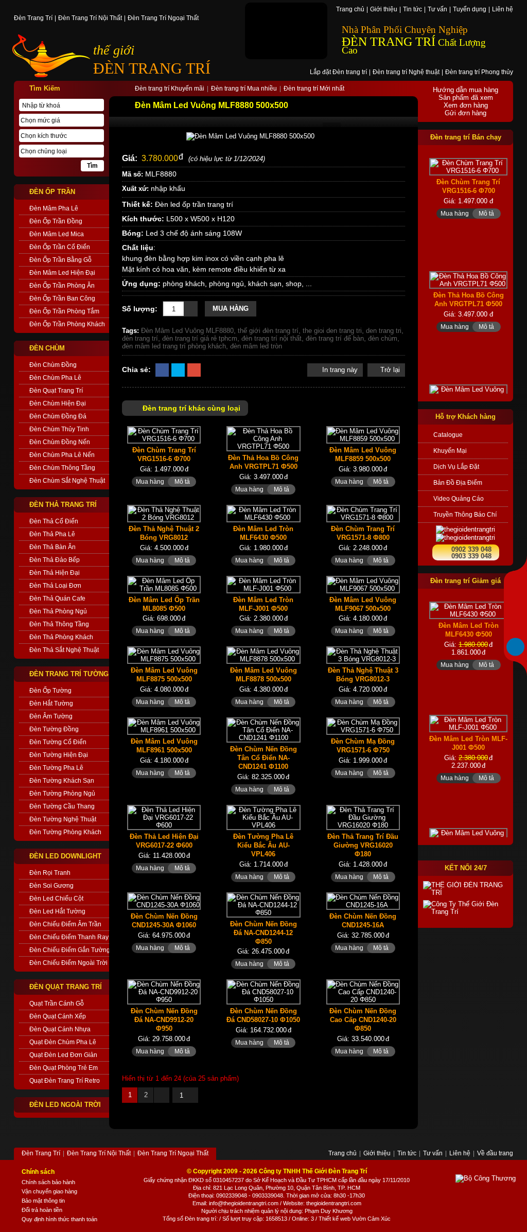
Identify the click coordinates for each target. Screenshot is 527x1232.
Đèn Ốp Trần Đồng (55, 221)
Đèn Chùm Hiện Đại (57, 403)
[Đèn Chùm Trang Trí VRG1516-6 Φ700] (164, 435)
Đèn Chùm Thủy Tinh (59, 429)
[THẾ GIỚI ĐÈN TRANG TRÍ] (465, 888)
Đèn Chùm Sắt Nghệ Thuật (67, 480)
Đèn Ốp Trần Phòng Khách (67, 324)
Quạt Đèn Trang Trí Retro (64, 1080)
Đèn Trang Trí (33, 18)
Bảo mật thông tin (43, 1201)
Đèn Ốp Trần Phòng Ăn (62, 285)
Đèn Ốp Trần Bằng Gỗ (60, 259)
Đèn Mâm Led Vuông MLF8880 (187, 331)
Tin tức (412, 10)
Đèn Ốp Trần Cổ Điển (59, 247)
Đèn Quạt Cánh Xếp (57, 1016)
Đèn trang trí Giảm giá (465, 581)
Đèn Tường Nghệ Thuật (62, 819)
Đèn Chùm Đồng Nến (59, 442)
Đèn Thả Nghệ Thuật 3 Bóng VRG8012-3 (363, 674)
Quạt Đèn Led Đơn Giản (63, 1055)
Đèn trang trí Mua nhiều (244, 89)
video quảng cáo (458, 498)
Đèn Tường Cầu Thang (62, 806)
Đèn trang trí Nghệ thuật (406, 72)
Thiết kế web (334, 1219)
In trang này (339, 370)
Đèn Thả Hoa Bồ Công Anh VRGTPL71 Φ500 (263, 462)
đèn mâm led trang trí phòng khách (174, 346)
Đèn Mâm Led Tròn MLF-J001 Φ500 (263, 604)
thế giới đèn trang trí (268, 331)
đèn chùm (382, 338)
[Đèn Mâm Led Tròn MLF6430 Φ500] (263, 513)
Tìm (92, 165)
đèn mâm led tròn (256, 346)
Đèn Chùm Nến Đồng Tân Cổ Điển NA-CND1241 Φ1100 (263, 757)
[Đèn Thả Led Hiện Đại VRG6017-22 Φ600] (164, 817)
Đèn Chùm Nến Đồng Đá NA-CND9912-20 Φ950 (164, 1019)
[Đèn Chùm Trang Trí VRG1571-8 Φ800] (363, 513)
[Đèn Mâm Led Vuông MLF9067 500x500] (363, 584)
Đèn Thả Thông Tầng (59, 624)
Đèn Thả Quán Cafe (57, 598)
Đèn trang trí (200, 1219)
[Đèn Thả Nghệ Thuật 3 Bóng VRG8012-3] (363, 655)
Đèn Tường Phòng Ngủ (62, 793)
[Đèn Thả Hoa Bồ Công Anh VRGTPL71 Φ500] (263, 438)
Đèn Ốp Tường (50, 690)
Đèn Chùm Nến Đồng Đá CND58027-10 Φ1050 (263, 1015)
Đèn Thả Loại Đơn (55, 585)
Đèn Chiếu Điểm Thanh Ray (69, 937)
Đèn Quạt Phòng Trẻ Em (63, 1067)
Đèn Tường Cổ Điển (57, 742)
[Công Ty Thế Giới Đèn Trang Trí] (465, 908)
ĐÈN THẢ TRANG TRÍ (63, 504)
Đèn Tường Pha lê (56, 767)
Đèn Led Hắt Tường (57, 911)
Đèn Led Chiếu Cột (56, 898)
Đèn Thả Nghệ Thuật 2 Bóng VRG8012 (164, 533)
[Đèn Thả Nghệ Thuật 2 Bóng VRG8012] (164, 513)
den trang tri (383, 331)
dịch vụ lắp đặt (456, 466)
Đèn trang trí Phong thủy (479, 72)
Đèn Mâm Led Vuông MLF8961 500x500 (164, 745)
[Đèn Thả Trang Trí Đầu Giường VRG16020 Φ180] (363, 817)
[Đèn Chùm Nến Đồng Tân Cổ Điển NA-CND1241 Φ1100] (263, 730)
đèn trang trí (140, 338)
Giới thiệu (383, 10)
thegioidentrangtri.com (333, 1203)
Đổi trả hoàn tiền (42, 1210)
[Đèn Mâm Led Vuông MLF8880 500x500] (263, 136)
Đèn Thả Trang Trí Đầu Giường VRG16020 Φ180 (362, 845)
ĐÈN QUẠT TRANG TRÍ (65, 987)
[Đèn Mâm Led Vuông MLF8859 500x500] (363, 435)
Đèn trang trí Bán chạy (465, 137)
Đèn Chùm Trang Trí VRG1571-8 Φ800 (363, 533)
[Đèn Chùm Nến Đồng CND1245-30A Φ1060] (164, 901)
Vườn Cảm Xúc (371, 1219)
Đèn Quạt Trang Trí (56, 390)
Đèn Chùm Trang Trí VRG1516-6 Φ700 (164, 454)
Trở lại (390, 370)
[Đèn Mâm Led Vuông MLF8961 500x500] (164, 726)
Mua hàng (231, 308)
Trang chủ (350, 10)
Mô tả (182, 481)
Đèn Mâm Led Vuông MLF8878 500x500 (263, 674)
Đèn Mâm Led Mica (56, 234)
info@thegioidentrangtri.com (243, 1203)
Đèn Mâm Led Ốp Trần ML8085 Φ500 (164, 604)
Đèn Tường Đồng (54, 729)
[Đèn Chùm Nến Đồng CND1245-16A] (363, 901)
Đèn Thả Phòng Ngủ (58, 611)
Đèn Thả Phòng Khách (61, 637)
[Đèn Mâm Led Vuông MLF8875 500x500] (164, 655)
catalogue (448, 434)
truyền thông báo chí (465, 514)
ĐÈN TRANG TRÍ (151, 68)
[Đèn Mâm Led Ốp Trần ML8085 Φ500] (164, 584)
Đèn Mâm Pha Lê (53, 208)
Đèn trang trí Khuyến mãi (169, 89)
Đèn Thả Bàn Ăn (52, 547)
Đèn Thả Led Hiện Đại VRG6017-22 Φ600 (164, 841)
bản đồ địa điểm (457, 482)
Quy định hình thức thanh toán (59, 1219)
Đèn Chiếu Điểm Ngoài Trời (68, 962)
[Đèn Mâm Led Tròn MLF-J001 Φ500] (263, 584)
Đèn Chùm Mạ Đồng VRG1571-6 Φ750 (363, 745)
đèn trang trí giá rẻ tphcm (199, 338)
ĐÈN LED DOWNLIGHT (65, 856)
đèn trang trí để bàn (335, 338)
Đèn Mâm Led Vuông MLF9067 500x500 (362, 604)
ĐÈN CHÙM (47, 348)
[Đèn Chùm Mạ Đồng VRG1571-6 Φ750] (363, 726)
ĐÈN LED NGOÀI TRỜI (65, 1104)
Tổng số (173, 1219)
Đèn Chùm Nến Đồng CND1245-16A (362, 920)
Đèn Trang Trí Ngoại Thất (163, 18)
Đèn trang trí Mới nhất (314, 89)
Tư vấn (437, 10)
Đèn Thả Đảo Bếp (54, 560)
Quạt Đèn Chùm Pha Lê (62, 1042)
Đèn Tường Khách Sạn (61, 780)
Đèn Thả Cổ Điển (53, 521)
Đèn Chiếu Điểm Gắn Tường (69, 950)
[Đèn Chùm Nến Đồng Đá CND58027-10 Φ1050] (263, 992)
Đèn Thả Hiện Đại (54, 572)
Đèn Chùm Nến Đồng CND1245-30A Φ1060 (164, 920)
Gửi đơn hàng (465, 113)
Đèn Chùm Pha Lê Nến (62, 455)
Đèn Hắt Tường (51, 703)
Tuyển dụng (469, 10)
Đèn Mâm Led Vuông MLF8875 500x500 (164, 674)
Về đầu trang (495, 1154)
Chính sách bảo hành (48, 1182)
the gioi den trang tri (332, 331)
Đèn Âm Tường (51, 716)
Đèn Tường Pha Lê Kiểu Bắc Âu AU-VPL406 (263, 845)
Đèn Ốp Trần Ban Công (62, 298)
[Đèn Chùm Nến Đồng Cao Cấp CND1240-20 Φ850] (363, 992)
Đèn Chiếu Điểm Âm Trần (65, 924)
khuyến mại (450, 450)
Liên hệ (502, 10)
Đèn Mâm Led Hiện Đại (62, 272)
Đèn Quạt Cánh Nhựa (60, 1029)
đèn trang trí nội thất (271, 338)
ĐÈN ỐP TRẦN (52, 192)
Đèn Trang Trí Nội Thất (90, 18)
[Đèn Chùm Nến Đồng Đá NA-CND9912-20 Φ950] (164, 992)
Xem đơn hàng (466, 105)
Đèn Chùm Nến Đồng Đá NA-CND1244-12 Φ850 (263, 932)
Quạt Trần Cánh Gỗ (56, 1003)
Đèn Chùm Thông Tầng (62, 467)
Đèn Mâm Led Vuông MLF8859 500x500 (362, 454)
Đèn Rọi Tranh (50, 872)
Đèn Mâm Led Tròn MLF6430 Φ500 (263, 533)
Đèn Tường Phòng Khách (65, 832)
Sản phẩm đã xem (465, 97)
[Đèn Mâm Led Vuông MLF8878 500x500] (263, 655)
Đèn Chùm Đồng (53, 364)
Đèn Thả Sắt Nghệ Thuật (64, 650)
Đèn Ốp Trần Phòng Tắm (64, 311)
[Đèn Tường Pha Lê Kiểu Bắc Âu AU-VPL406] (263, 817)
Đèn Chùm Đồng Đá (57, 416)
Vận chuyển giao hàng (49, 1191)
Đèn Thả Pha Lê (52, 534)
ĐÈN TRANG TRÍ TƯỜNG (69, 674)
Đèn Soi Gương (51, 885)
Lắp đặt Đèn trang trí (338, 72)
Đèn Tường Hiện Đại (58, 755)
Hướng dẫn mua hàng (465, 90)
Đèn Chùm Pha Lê (55, 377)
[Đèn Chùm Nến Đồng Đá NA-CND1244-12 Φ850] (263, 905)
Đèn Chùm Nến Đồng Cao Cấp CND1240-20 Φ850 (362, 1019)
